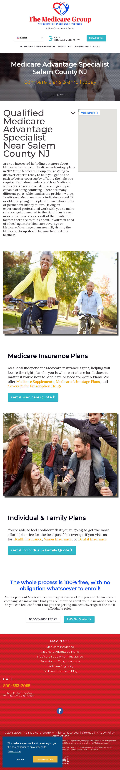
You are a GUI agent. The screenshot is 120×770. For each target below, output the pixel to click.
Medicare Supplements (35, 381)
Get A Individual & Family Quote (40, 550)
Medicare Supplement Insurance (60, 656)
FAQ (70, 46)
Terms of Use (60, 735)
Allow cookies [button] (45, 759)
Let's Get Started (78, 619)
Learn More (59, 94)
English (24, 37)
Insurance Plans (82, 46)
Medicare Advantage (45, 46)
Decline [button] (20, 759)
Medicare (28, 46)
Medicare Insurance (60, 646)
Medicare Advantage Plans (78, 381)
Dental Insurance (92, 539)
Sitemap (87, 732)
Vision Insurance (58, 539)
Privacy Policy (105, 732)
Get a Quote (95, 38)
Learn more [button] (14, 751)
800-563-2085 (43, 619)
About (95, 46)
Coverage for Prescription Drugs (34, 386)
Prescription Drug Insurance (60, 661)
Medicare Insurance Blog (60, 671)
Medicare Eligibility (60, 666)
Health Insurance (27, 539)
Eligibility (61, 46)
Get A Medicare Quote (31, 397)
